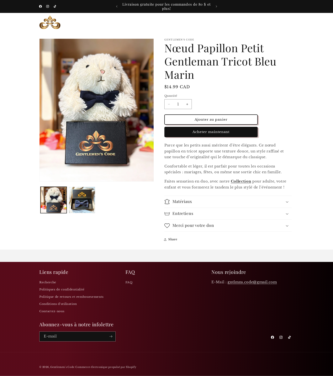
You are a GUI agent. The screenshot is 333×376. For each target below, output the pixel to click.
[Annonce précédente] (117, 7)
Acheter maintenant (211, 132)
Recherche (47, 282)
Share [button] (172, 239)
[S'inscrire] (110, 336)
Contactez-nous (51, 311)
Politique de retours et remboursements (71, 297)
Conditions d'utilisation (58, 304)
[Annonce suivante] (216, 7)
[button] (83, 22)
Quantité (170, 96)
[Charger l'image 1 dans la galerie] (53, 200)
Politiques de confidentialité (62, 289)
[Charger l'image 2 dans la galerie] (82, 200)
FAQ (129, 282)
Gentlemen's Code (62, 367)
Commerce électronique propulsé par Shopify (105, 367)
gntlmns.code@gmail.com (252, 282)
